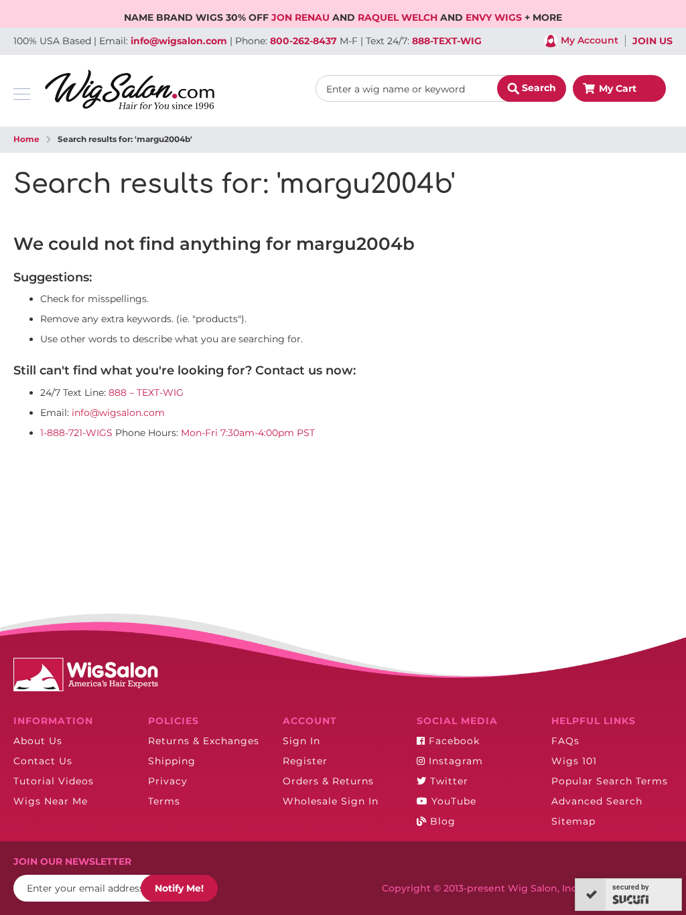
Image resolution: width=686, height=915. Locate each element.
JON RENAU (301, 17)
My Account (589, 40)
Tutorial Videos (53, 781)
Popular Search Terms (609, 781)
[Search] (531, 88)
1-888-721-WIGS (76, 433)
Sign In (301, 741)
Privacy (168, 781)
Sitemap (573, 821)
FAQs (565, 741)
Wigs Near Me (50, 801)
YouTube (452, 801)
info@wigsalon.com (179, 41)
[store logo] (130, 90)
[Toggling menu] (21, 94)
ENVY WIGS (495, 17)
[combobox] (441, 88)
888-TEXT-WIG (447, 41)
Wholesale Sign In (331, 801)
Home (26, 139)
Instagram (454, 761)
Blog (441, 821)
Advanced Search (596, 801)
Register (305, 761)
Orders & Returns (328, 781)
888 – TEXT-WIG (146, 392)
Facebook (452, 741)
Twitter (447, 781)
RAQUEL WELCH (399, 17)
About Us (37, 741)
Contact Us (42, 761)
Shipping (172, 761)
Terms (164, 801)
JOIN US (652, 41)
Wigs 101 (574, 761)
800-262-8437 (303, 41)
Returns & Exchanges (203, 741)
